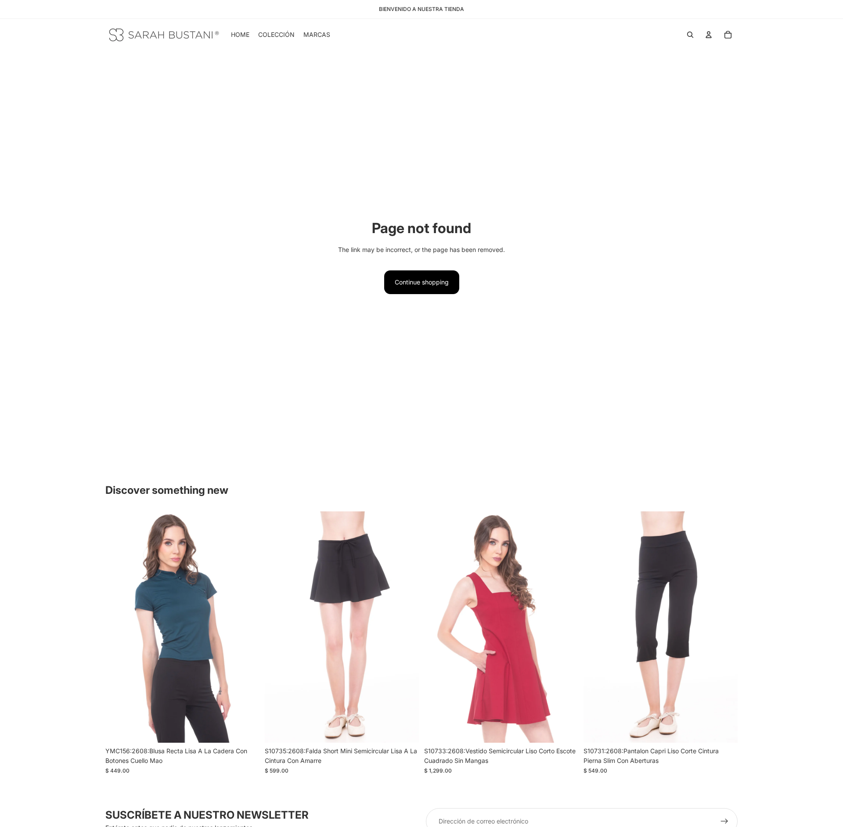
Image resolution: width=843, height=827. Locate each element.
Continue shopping (422, 282)
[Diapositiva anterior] (278, 627)
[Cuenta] (708, 34)
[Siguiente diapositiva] (406, 627)
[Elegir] (246, 729)
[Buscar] (690, 34)
